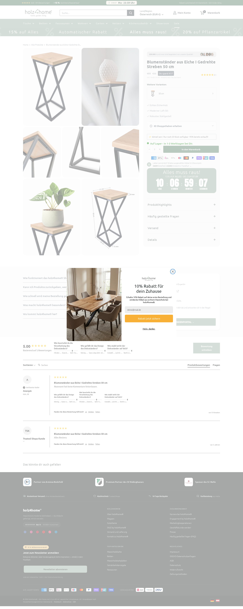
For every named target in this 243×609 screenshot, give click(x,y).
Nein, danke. (149, 328)
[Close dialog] (172, 271)
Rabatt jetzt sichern (149, 318)
